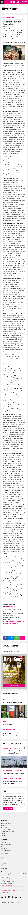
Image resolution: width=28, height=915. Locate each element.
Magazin (3, 842)
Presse (3, 833)
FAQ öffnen (8, 808)
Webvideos (4, 848)
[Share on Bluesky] (11, 638)
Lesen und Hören (6, 861)
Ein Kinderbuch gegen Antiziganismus (9, 730)
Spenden (24, 1)
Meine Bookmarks (18, 2)
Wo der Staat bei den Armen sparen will (14, 698)
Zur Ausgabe (14, 685)
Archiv (2, 846)
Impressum (4, 890)
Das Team (4, 827)
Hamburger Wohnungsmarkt (12, 748)
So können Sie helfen (7, 829)
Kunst (2, 859)
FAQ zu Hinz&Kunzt (6, 823)
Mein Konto (11, 2)
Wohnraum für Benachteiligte (12, 770)
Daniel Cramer (10, 606)
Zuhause (3, 865)
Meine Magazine (14, 2)
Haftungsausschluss (6, 892)
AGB (9, 890)
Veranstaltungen (6, 850)
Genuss (3, 857)
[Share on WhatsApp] (17, 638)
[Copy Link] (22, 638)
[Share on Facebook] (5, 638)
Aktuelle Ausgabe (6, 844)
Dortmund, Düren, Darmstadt (12, 779)
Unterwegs (4, 863)
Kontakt (3, 835)
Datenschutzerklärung (18, 890)
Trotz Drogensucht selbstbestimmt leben (14, 720)
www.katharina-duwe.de (11, 623)
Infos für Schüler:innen (7, 831)
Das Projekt (4, 825)
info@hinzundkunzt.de (7, 885)
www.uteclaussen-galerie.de (16, 621)
